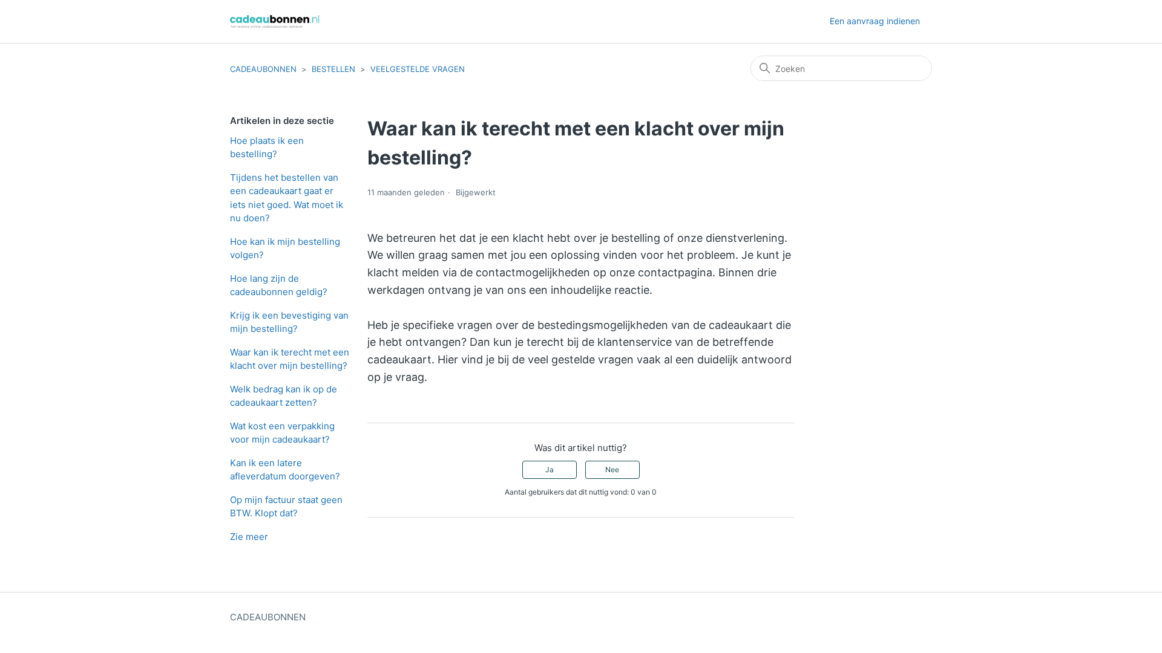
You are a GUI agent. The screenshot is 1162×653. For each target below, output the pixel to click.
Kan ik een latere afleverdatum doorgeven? (285, 469)
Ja (549, 469)
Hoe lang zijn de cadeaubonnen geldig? (278, 285)
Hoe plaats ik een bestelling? (267, 147)
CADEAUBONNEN (263, 69)
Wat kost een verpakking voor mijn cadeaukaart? (282, 433)
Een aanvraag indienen (875, 21)
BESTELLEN (333, 69)
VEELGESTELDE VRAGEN (417, 69)
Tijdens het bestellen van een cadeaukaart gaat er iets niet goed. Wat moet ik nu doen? (286, 198)
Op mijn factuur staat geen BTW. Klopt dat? (286, 506)
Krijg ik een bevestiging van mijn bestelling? (289, 322)
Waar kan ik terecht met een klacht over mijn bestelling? (289, 359)
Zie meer (249, 536)
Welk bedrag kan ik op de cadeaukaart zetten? (283, 396)
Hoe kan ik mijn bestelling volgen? (285, 248)
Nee (612, 469)
